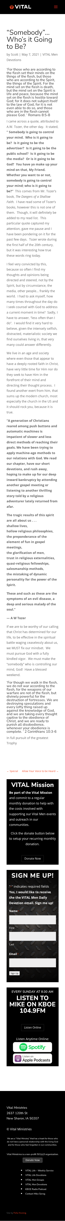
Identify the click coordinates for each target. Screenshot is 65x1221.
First (11, 928)
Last (11, 944)
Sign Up (14, 973)
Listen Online (32, 1027)
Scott (14, 54)
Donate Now (32, 858)
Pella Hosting (20, 1212)
